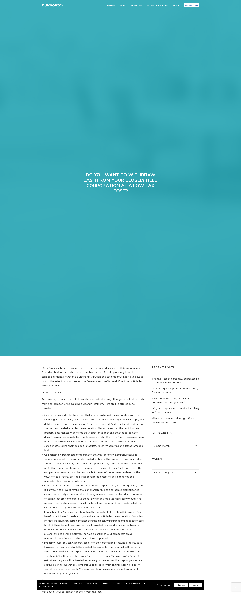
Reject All (181, 585)
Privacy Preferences (164, 585)
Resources (136, 5)
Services (111, 5)
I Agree (195, 585)
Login (176, 5)
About (123, 5)
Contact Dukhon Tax (158, 5)
